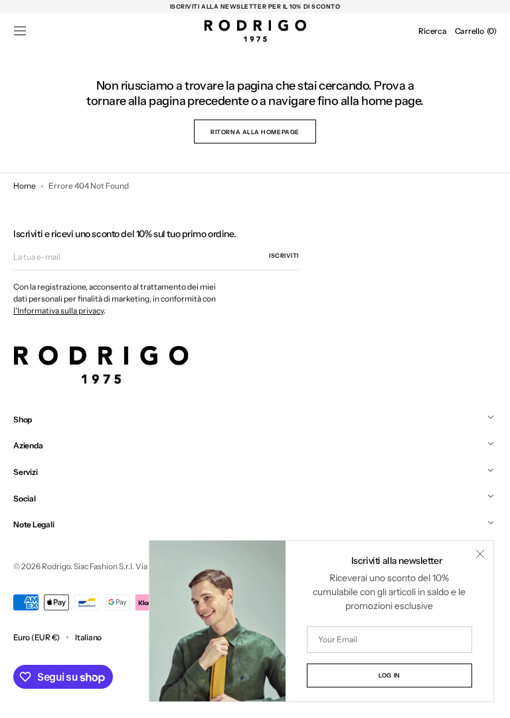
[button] (20, 31)
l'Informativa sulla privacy (58, 310)
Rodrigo (56, 566)
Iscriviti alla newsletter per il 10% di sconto (255, 6)
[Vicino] (480, 554)
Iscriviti (284, 255)
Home (24, 186)
